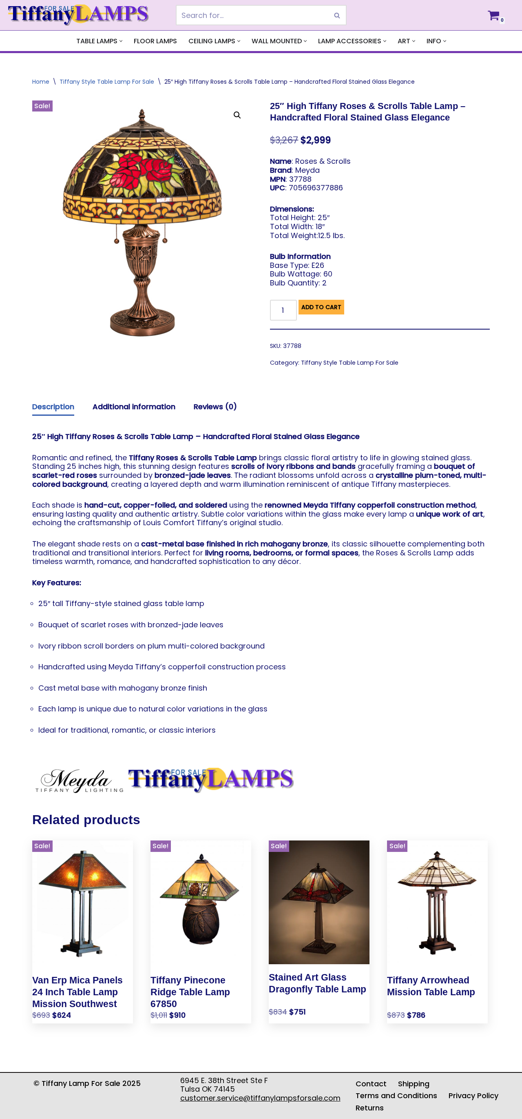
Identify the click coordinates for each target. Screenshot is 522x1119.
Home (40, 82)
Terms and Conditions (396, 1095)
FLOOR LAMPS (155, 41)
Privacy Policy (473, 1095)
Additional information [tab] (134, 406)
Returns (370, 1108)
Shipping (413, 1084)
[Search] (337, 15)
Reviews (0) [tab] (215, 406)
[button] (120, 41)
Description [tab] (53, 406)
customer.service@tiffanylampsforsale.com (260, 1098)
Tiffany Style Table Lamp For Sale (107, 82)
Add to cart (321, 307)
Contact (371, 1084)
